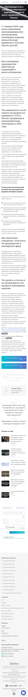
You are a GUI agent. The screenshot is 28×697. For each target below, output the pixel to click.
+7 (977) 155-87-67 (19, 2)
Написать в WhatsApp (8, 653)
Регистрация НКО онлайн (9, 567)
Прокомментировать (20, 378)
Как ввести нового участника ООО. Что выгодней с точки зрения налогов (18, 451)
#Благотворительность (6, 616)
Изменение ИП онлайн (8, 573)
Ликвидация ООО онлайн (9, 580)
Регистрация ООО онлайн (9, 560)
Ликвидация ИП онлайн (8, 577)
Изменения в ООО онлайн (9, 570)
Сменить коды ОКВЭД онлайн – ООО (13, 358)
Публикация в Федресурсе (9, 586)
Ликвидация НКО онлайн (9, 583)
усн (19, 380)
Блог (2, 600)
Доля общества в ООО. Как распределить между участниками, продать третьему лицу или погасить (18, 439)
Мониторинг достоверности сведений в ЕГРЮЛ (12, 608)
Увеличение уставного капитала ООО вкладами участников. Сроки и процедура (17, 482)
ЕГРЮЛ (17, 257)
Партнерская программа (7, 619)
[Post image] (5, 438)
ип (11, 380)
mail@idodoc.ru (4, 633)
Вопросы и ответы (5, 605)
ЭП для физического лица (7, 613)
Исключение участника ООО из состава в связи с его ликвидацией (18, 472)
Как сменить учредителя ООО (18, 492)
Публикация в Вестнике (8, 589)
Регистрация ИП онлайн (8, 564)
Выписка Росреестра (6, 610)
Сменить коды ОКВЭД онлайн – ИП (13, 366)
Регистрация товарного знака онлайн (12, 593)
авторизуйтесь (21, 507)
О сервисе (3, 602)
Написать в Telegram (8, 656)
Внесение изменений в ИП (7, 374)
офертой (14, 682)
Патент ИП (6, 376)
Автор (6, 378)
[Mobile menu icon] (26, 2)
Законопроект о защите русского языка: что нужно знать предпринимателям (18, 462)
